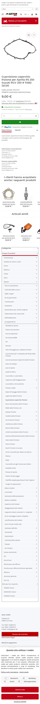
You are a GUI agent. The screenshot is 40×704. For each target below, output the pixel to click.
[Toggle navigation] (3, 13)
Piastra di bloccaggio (13, 476)
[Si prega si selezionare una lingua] (26, 14)
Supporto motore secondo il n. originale (18, 512)
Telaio (6, 274)
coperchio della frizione (14, 396)
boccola (8, 346)
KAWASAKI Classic (10, 592)
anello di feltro (11, 372)
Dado (7, 460)
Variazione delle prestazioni (14, 496)
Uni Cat (6, 580)
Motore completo (10, 500)
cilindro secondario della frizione (17, 432)
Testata (7, 544)
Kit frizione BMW (11, 338)
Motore (6, 282)
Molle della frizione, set (14, 408)
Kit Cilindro (8, 548)
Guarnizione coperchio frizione (19, 92)
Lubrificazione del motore (13, 520)
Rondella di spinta (12, 326)
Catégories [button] (6, 248)
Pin (7, 342)
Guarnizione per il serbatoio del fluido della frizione (20, 355)
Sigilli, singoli (9, 294)
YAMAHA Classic (9, 596)
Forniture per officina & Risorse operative (18, 568)
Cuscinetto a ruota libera (14, 376)
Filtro (5, 278)
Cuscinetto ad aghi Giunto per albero (18, 464)
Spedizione (20, 101)
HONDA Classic (9, 588)
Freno (6, 266)
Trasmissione (8, 258)
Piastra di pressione (12, 330)
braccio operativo (11, 334)
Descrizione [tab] (7, 130)
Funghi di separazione (13, 484)
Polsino (8, 456)
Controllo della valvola (12, 540)
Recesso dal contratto (20, 634)
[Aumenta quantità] (36, 116)
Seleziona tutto (20, 690)
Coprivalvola (9, 536)
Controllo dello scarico (12, 290)
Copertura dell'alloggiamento (16, 380)
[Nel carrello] (20, 122)
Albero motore (10, 488)
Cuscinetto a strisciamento (15, 384)
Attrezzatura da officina (12, 564)
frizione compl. (11, 388)
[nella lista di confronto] (28, 35)
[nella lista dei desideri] (34, 35)
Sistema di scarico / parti (12, 262)
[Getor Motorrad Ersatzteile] (11, 14)
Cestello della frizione (13, 416)
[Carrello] (36, 14)
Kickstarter (8, 306)
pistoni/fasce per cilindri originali (16, 310)
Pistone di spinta (11, 472)
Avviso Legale (24, 672)
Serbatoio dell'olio (11, 528)
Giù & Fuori (8, 560)
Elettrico (7, 270)
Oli (5, 556)
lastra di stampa (11, 364)
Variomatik (8, 532)
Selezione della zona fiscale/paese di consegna (18, 103)
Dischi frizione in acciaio (14, 448)
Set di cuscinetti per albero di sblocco (18, 452)
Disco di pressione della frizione (17, 404)
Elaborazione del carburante (14, 314)
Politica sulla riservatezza (9, 672)
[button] (21, 14)
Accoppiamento (10, 322)
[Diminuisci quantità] (4, 116)
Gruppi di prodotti (8, 253)
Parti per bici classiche (10, 584)
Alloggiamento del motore (13, 508)
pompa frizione (11, 412)
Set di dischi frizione (13, 420)
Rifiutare (20, 697)
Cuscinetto (8, 492)
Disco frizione (10, 444)
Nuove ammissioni (10, 552)
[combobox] (17, 9)
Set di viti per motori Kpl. (13, 524)
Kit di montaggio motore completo (16, 516)
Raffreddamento (10, 318)
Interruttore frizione (12, 440)
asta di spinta (10, 368)
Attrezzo (7, 572)
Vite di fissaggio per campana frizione (18, 350)
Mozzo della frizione (12, 428)
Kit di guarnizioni (11, 298)
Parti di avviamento (11, 286)
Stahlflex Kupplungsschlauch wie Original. (20, 480)
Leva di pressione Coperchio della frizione (20, 360)
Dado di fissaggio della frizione (16, 392)
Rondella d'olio (11, 468)
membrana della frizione (14, 424)
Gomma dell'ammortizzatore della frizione (20, 436)
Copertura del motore (12, 504)
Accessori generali (10, 576)
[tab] (20, 21)
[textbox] (17, 9)
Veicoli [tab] (18, 130)
